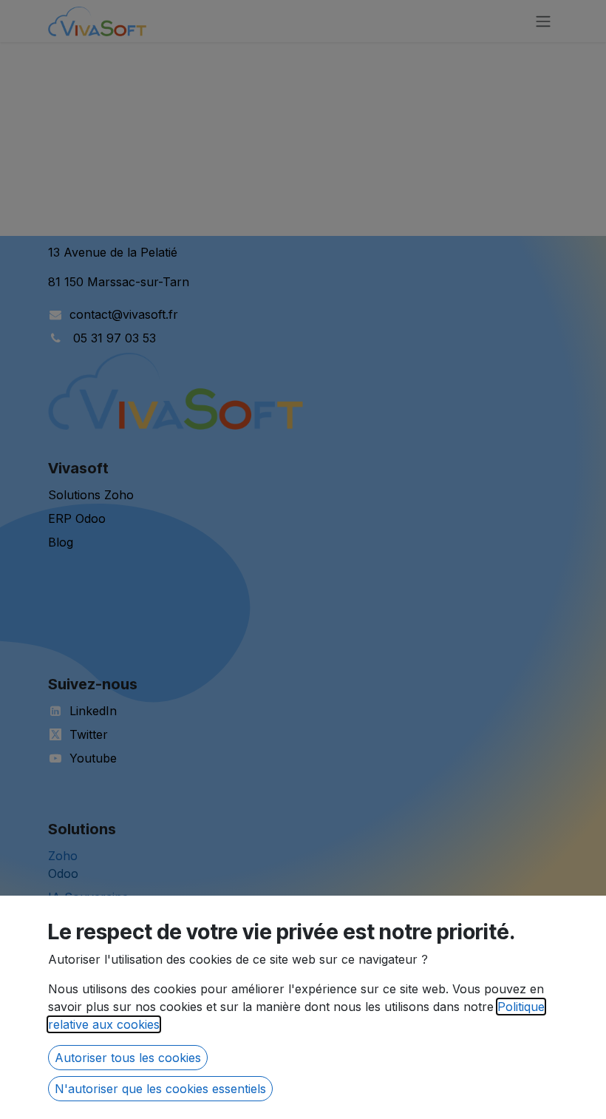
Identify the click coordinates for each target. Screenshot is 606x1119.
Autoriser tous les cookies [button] (128, 1057)
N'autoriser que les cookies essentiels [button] (160, 1088)
